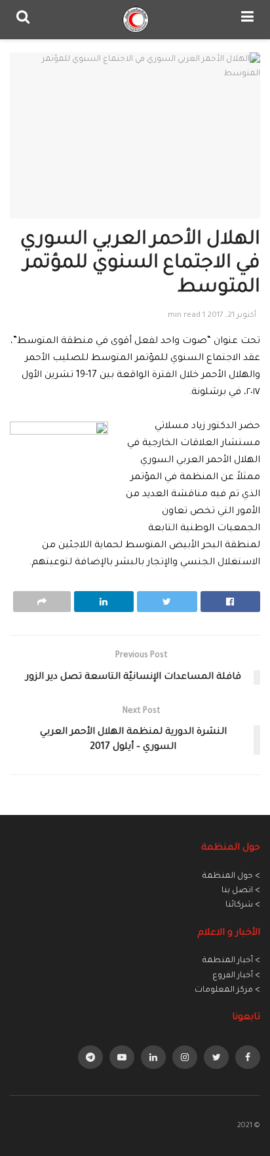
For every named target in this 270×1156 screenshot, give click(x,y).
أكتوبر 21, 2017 (231, 316)
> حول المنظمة (231, 876)
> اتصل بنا (241, 890)
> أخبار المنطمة (231, 961)
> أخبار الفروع (236, 976)
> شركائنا (242, 905)
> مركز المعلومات (227, 990)
